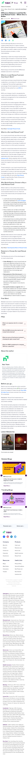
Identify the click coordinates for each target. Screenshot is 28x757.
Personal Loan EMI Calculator (17, 593)
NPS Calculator (14, 598)
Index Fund (5, 638)
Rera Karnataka (18, 660)
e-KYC (11, 686)
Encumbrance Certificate (9, 653)
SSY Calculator (19, 597)
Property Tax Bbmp (19, 653)
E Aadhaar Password (8, 729)
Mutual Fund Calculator (14, 600)
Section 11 (5, 703)
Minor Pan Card (17, 746)
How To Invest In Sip (14, 638)
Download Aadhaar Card (8, 726)
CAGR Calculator (13, 612)
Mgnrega (11, 708)
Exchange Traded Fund (11, 641)
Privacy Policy (18, 563)
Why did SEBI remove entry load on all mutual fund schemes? (13, 331)
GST (16, 696)
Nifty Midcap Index (17, 643)
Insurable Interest (16, 670)
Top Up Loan (10, 626)
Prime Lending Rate (10, 631)
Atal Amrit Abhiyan (19, 676)
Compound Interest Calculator (16, 608)
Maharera (5, 655)
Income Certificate (16, 699)
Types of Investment (11, 719)
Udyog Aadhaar (9, 733)
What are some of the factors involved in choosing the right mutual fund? (13, 338)
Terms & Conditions (19, 566)
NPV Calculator (7, 613)
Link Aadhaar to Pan (12, 750)
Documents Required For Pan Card (16, 744)
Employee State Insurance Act (10, 678)
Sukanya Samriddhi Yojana (17, 709)
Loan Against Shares (16, 628)
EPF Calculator (6, 598)
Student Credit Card (7, 688)
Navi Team (5, 365)
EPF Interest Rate (20, 714)
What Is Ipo (12, 635)
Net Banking (6, 686)
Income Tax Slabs (20, 698)
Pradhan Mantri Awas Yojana (15, 651)
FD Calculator (19, 602)
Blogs (16, 3)
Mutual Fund (18, 556)
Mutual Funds (11, 9)
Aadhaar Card (14, 724)
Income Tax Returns (10, 698)
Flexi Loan (21, 620)
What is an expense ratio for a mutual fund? (13, 324)
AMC (19, 88)
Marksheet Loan (9, 630)
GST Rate (5, 704)
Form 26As (13, 701)
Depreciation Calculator (9, 616)
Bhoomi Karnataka (12, 655)
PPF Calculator (12, 602)
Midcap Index (9, 643)
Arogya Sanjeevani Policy (9, 676)
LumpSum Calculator (14, 603)
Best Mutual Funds (13, 640)
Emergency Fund (7, 628)
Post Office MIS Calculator (9, 595)
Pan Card (18, 741)
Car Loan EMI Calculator (14, 605)
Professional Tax (20, 701)
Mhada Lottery (20, 655)
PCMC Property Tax (7, 656)
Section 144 (16, 703)
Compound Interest (11, 691)
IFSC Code (16, 685)
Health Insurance (19, 553)
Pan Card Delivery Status (15, 747)
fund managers (22, 200)
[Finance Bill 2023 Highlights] (21, 442)
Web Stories (6, 566)
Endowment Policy (7, 670)
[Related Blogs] (14, 468)
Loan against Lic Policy (11, 623)
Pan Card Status (12, 741)
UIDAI (9, 724)
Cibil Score (10, 685)
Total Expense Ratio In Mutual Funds (17, 248)
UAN (15, 708)
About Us (5, 545)
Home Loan (20, 526)
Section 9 (9, 699)
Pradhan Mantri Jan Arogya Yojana (16, 668)
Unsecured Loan (15, 620)
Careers (5, 548)
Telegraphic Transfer (18, 686)
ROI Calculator (14, 613)
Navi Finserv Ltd (18, 569)
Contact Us (5, 550)
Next (24, 442)
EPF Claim (9, 714)
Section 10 (10, 703)
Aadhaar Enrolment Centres (14, 736)
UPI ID (19, 689)
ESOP (14, 714)
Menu (25, 2)
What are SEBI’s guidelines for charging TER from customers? (13, 345)
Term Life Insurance (14, 666)
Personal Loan (7, 526)
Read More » (7, 486)
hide (14, 6)
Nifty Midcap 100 (13, 645)
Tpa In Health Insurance (16, 675)
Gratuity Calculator (7, 610)
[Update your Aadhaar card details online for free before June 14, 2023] (8, 442)
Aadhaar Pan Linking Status (17, 728)
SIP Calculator (12, 597)
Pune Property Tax (10, 660)
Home (2, 9)
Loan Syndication (13, 625)
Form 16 (5, 699)
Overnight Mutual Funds (13, 129)
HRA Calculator (16, 610)
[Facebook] (4, 537)
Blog (6, 9)
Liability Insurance (12, 681)
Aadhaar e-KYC (10, 734)
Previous (3, 442)
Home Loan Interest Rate (15, 650)
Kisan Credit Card (10, 693)
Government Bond (15, 721)
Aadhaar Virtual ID (10, 731)
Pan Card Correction (15, 743)
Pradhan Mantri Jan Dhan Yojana (10, 716)
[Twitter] (15, 537)
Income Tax (12, 696)
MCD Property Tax (15, 658)
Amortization (16, 656)
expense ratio (4, 158)
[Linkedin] (11, 537)
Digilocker (21, 724)
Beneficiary (15, 688)
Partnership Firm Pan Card (11, 752)
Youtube (5, 571)
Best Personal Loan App (8, 622)
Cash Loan (17, 545)
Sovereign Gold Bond (12, 636)
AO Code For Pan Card (8, 746)
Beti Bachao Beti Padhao (15, 713)
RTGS (8, 689)
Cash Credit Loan (18, 626)
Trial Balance (14, 689)
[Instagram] (8, 537)
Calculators (5, 569)
